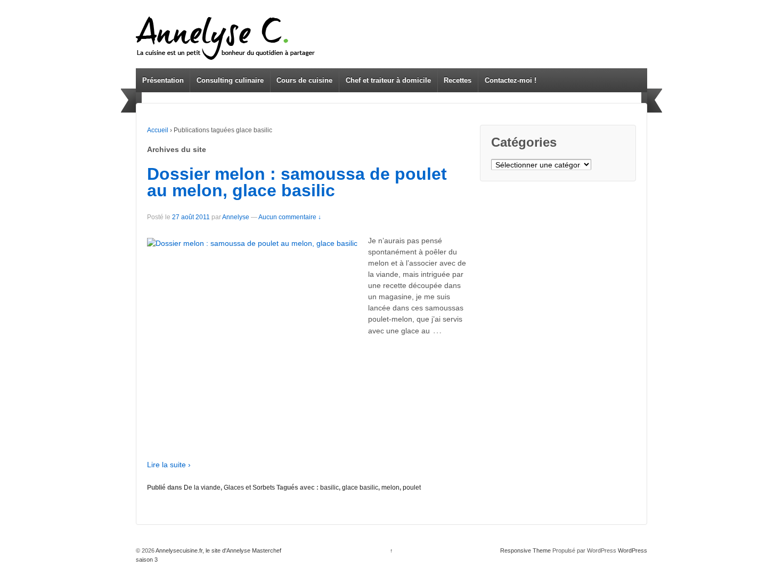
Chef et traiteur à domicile (388, 80)
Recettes (457, 80)
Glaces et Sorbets (249, 487)
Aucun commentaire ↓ (289, 217)
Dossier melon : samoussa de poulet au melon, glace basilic (297, 182)
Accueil (157, 130)
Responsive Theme (525, 550)
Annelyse (235, 217)
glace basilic (360, 487)
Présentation (163, 80)
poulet (412, 487)
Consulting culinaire (230, 80)
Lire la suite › (169, 464)
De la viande (202, 487)
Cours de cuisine (304, 80)
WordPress (632, 550)
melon (390, 487)
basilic (329, 487)
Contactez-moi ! (510, 80)
